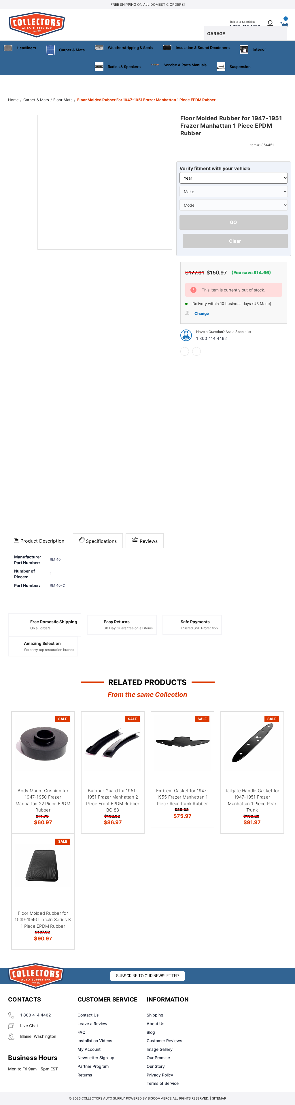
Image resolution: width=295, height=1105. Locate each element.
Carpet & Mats (72, 50)
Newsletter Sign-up (95, 1057)
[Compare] (63, 750)
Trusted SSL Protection (199, 628)
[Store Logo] (36, 976)
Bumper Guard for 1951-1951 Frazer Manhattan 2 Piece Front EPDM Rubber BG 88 (112, 800)
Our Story (156, 1066)
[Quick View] (63, 723)
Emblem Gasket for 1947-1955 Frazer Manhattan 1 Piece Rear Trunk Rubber (182, 797)
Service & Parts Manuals (185, 65)
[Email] (196, 351)
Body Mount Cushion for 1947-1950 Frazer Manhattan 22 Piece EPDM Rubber (43, 800)
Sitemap (219, 1098)
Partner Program (93, 1066)
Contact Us (88, 1014)
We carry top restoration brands (49, 649)
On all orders (40, 628)
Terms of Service (163, 1083)
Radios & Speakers (124, 66)
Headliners (26, 48)
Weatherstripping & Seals (130, 47)
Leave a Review (92, 1023)
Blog (151, 1032)
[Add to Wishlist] (63, 736)
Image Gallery (160, 1049)
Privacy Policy (160, 1074)
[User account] (270, 24)
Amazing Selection (42, 643)
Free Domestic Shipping (53, 621)
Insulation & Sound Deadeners (203, 47)
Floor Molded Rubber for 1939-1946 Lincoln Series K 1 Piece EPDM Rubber (43, 919)
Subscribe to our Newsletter (147, 976)
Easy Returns (117, 621)
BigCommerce (160, 1098)
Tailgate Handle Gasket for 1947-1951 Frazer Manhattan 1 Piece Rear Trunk (252, 800)
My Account (89, 1049)
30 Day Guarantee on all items (128, 628)
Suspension (240, 66)
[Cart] (284, 24)
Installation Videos (94, 1040)
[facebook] (184, 351)
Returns (84, 1074)
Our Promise (158, 1057)
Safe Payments (195, 621)
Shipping (155, 1014)
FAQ (81, 1032)
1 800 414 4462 (211, 338)
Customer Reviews (164, 1040)
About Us (155, 1023)
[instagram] (239, 999)
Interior (259, 49)
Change (201, 313)
